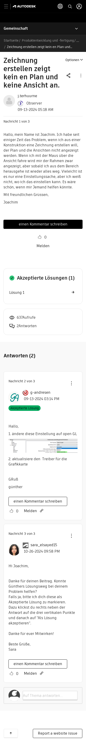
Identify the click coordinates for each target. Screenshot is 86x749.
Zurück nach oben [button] (11, 733)
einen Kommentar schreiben (43, 224)
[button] (80, 75)
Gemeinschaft (16, 28)
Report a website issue (57, 733)
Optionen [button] (72, 60)
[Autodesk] (25, 6)
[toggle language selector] (60, 6)
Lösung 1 (16, 292)
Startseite (11, 40)
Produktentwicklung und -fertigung (48, 40)
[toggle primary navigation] (8, 6)
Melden (43, 246)
